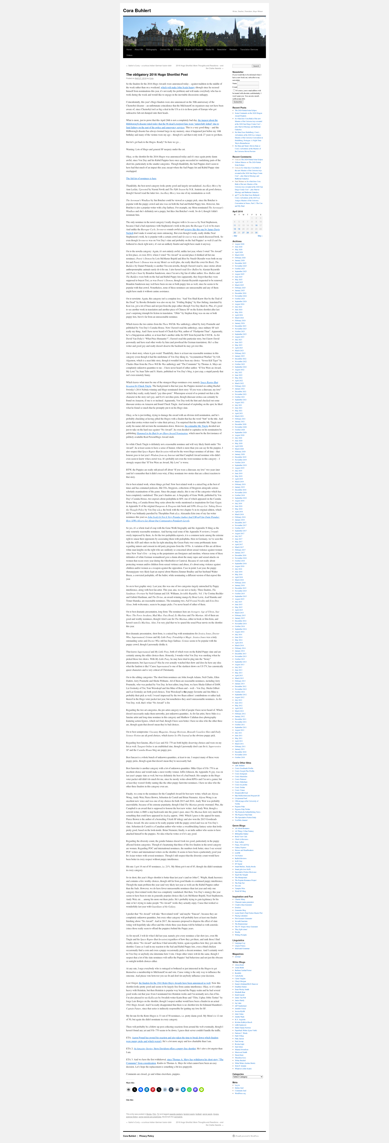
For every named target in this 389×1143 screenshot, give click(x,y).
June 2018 (238, 506)
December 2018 (240, 489)
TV (158, 1114)
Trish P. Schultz (240, 1066)
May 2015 (238, 607)
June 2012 (238, 702)
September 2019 (241, 465)
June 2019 (238, 473)
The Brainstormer (241, 924)
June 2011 (238, 735)
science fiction (132, 1116)
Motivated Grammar (242, 948)
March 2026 (239, 255)
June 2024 (238, 309)
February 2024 (240, 320)
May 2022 (238, 377)
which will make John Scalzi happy (178, 87)
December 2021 (240, 391)
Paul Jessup (239, 1041)
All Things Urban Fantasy (244, 831)
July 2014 (238, 634)
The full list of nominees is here (141, 178)
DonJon (238, 907)
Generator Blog (240, 910)
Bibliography (151, 49)
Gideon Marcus (240, 162)
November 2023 (241, 328)
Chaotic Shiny (240, 899)
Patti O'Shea (239, 1036)
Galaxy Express (240, 847)
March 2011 (239, 743)
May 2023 (238, 345)
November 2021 (241, 394)
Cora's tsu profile (241, 784)
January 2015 (240, 618)
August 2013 (239, 664)
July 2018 (238, 503)
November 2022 (241, 361)
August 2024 (239, 304)
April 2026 (239, 252)
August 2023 (239, 337)
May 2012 (238, 705)
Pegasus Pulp (240, 806)
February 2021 (240, 418)
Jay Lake (238, 1003)
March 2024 (239, 317)
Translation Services (249, 49)
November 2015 (241, 590)
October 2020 (240, 429)
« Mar (234, 235)
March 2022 (239, 383)
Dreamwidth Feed (241, 793)
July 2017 (238, 536)
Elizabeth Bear (240, 992)
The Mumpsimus (241, 877)
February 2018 (240, 517)
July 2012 (238, 700)
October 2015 (240, 593)
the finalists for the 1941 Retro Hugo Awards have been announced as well (174, 982)
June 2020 (238, 440)
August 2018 (239, 500)
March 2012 (239, 711)
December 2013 (240, 653)
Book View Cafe (241, 836)
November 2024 (241, 296)
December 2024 (240, 293)
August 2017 (239, 533)
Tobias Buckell (240, 1060)
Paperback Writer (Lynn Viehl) (246, 1030)
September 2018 (241, 498)
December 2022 (240, 358)
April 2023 (239, 347)
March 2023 (239, 350)
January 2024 (240, 323)
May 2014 (238, 640)
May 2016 (238, 574)
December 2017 (240, 522)
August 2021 (239, 402)
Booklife (238, 973)
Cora (151, 78)
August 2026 (239, 244)
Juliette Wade (239, 1016)
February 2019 (240, 484)
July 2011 (238, 732)
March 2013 (239, 678)
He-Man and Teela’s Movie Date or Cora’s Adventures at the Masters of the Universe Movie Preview (248, 148)
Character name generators (244, 902)
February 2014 (240, 648)
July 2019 (238, 470)
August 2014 (239, 631)
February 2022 (240, 386)
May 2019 (238, 476)
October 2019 (240, 462)
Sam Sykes (239, 1046)
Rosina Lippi (239, 1044)
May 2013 (238, 672)
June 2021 (238, 408)
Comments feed (240, 1090)
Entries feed (239, 1088)
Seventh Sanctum (241, 921)
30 (256, 232)
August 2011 (239, 730)
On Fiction (239, 855)
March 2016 (239, 580)
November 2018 (241, 492)
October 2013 (240, 659)
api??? (237, 195)
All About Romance (242, 828)
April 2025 (239, 282)
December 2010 (240, 752)
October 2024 (240, 298)
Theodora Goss (240, 1057)
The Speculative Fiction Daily (245, 817)
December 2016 (240, 555)
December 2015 (240, 588)
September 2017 (241, 530)
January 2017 (240, 552)
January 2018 (240, 519)
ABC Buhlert (239, 765)
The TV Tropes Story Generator (246, 926)
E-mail (234, 87)
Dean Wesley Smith (242, 989)
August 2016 (239, 566)
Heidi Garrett (239, 995)
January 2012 (240, 716)
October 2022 (240, 364)
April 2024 (239, 315)
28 (248, 232)
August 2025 (239, 274)
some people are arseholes (150, 1116)
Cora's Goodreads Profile (244, 768)
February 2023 (240, 353)
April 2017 (239, 544)
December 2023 (240, 326)
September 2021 (241, 399)
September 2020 (241, 432)
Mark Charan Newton (243, 1027)
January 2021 (240, 421)
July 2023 (238, 339)
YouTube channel (241, 820)
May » (260, 235)
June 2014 (238, 637)
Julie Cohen (239, 1014)
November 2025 (241, 266)
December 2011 (240, 719)
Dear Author (239, 842)
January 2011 (240, 749)
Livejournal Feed (241, 798)
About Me (139, 49)
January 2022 (240, 388)
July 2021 (238, 405)
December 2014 (240, 621)
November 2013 (241, 656)
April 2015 (239, 610)
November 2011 (241, 722)
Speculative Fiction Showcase (245, 872)
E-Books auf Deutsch (193, 49)
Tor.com (238, 885)
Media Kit (210, 49)
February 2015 (240, 615)
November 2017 (241, 525)
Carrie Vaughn (240, 978)
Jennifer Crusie (240, 1008)
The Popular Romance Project (245, 880)
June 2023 (238, 342)
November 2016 (241, 558)
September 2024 (241, 301)
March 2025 (239, 285)
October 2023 (240, 331)
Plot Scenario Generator (243, 918)
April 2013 (239, 675)
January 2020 (240, 454)
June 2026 (238, 246)
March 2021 (239, 416)
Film (154, 1114)
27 (243, 232)
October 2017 (240, 528)
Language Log (240, 943)
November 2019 (241, 459)
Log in (237, 1085)
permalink (178, 1116)
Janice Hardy (239, 1000)
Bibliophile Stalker (241, 833)
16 (256, 225)
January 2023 (240, 356)
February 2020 (240, 451)
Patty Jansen (239, 1038)
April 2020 (239, 446)
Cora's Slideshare (241, 782)
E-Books (177, 49)
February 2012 (240, 713)
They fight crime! (241, 929)
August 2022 (239, 369)
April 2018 (239, 511)
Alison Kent (239, 965)
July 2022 (238, 372)
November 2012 (241, 689)
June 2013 (238, 670)
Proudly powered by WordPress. (247, 1136)
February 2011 (240, 746)
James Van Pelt (240, 997)
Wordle (237, 932)
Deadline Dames (241, 986)
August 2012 (239, 697)
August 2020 (239, 435)
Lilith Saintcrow (240, 1025)
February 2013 (240, 681)
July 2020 (238, 438)
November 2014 (241, 623)
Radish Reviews (241, 858)
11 (235, 225)
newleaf (238, 956)
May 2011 (238, 738)
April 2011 (239, 741)
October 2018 (240, 495)
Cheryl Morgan (240, 981)
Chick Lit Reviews (241, 839)
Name (234, 83)
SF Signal (238, 864)
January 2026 (240, 260)
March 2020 (239, 448)
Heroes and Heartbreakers (244, 850)
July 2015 (238, 601)
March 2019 (239, 481)
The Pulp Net (239, 883)
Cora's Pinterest (240, 779)
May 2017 (238, 541)
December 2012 (240, 686)
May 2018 (238, 509)
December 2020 (240, 424)
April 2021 (239, 413)
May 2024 (238, 312)
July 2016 (238, 569)
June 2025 (238, 276)
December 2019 (240, 457)
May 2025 (238, 279)
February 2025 (240, 287)
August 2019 (239, 468)
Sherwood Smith (241, 1052)
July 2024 (238, 307)
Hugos (216, 1114)
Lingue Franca (240, 945)
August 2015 (239, 599)
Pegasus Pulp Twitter (242, 809)
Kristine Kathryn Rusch (243, 1022)
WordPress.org (240, 1093)
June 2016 (238, 571)
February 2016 (240, 582)
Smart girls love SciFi (243, 869)
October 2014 (240, 626)
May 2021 (238, 410)
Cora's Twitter (240, 787)
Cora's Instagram (241, 773)
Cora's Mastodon (241, 776)
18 (235, 229)
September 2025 (241, 271)
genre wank (207, 1114)
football (199, 1114)
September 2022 (241, 367)
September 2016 (241, 563)
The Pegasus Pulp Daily (243, 814)
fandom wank (189, 1114)
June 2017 (238, 539)
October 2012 (240, 692)
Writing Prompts (241, 935)
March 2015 (239, 612)
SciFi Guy (238, 861)
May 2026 (238, 249)
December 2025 (240, 263)
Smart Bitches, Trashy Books (245, 866)
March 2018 (239, 514)
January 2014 (240, 651)
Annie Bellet (239, 967)
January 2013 (240, 683)
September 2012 (241, 694)
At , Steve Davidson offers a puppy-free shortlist (165, 1048)
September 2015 (241, 596)
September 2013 (241, 661)
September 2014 (241, 629)
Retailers (233, 49)
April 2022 (239, 380)
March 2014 (239, 645)
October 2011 (240, 724)
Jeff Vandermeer (241, 1006)
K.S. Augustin (240, 1019)
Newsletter (221, 49)
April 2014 (239, 642)
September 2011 (241, 727)
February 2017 (240, 550)
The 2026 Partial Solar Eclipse (246, 110)
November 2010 (241, 754)
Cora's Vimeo (240, 790)
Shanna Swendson (241, 1049)
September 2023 (241, 334)
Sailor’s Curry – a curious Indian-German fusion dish (149, 65)
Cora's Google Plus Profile (244, 771)
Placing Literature (241, 915)
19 (239, 229)
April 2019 (239, 479)
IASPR (237, 853)
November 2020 (241, 427)
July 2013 (238, 667)
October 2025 (240, 268)
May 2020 (238, 443)
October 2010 (240, 757)
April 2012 (239, 708)
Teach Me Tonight (241, 874)
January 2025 (240, 290)
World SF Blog (240, 891)
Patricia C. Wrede (241, 1033)
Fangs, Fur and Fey (242, 844)
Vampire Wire (240, 888)
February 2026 (240, 257)
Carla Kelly (239, 975)
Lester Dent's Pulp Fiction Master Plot (248, 913)
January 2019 (240, 487)
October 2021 (240, 397)
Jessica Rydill (240, 1011)
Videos (129, 55)
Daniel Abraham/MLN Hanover (246, 984)
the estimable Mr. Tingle (196, 425)
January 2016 (240, 585)
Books (149, 1114)
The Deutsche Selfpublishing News (247, 812)
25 (235, 232)
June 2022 (238, 375)
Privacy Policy (146, 1135)
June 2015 (238, 604)
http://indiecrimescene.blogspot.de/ (247, 795)
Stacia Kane (239, 1055)
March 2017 (239, 547)
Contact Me (165, 49)
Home (129, 49)
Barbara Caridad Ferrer (243, 970)
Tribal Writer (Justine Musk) (245, 1063)
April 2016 (239, 577)
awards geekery (176, 1114)
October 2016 (240, 560)
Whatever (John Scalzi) (243, 1068)
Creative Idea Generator (243, 904)
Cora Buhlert (137, 10)
